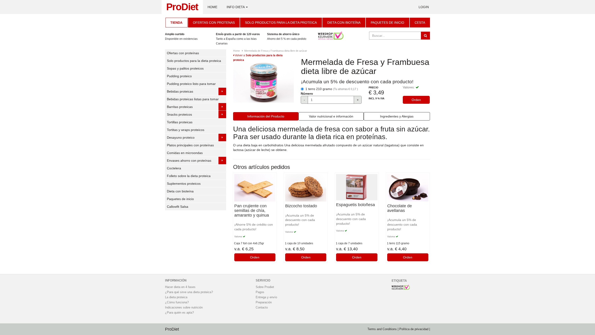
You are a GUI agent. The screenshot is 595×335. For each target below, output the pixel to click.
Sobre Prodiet (265, 287)
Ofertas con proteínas (183, 53)
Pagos (260, 292)
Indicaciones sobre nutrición (184, 307)
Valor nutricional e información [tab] (331, 116)
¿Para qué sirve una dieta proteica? (189, 292)
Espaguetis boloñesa (355, 205)
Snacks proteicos (179, 114)
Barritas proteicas (180, 107)
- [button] (304, 100)
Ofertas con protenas (214, 22)
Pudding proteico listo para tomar (191, 84)
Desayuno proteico (181, 137)
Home (212, 7)
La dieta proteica (176, 297)
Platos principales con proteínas (190, 145)
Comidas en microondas (185, 153)
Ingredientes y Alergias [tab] (396, 116)
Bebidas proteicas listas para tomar (193, 99)
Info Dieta (236, 7)
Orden (416, 100)
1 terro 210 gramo (331, 89)
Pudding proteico (179, 76)
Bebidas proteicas (180, 91)
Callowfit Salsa (177, 206)
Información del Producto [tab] (265, 116)
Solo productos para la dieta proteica (281, 22)
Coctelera (174, 168)
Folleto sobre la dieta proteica (189, 176)
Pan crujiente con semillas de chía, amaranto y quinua (251, 211)
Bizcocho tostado (301, 206)
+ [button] (358, 100)
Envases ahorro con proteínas (189, 160)
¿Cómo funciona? (177, 302)
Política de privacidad (413, 329)
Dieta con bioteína (343, 22)
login (424, 7)
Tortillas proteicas (179, 122)
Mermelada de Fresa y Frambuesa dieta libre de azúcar (275, 50)
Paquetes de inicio (387, 22)
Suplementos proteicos (184, 183)
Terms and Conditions (382, 329)
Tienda (176, 22)
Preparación (264, 302)
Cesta (420, 22)
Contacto (262, 307)
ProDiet (182, 6)
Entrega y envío (266, 297)
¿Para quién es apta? (179, 312)
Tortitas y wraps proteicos (185, 130)
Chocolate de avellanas (399, 208)
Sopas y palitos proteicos (185, 68)
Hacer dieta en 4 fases (180, 287)
